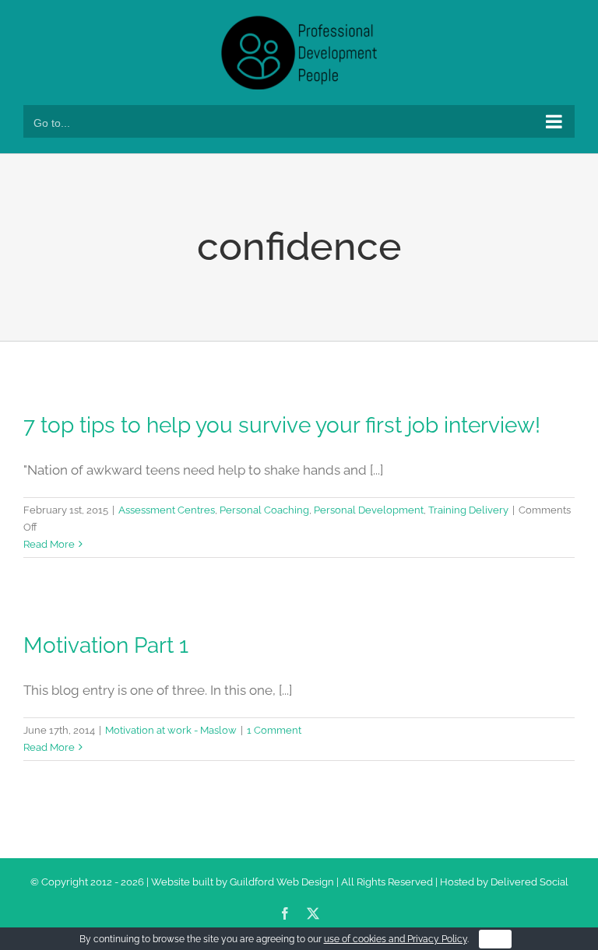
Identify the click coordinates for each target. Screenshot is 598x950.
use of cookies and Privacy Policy (395, 939)
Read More (49, 544)
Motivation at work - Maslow (171, 730)
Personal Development (369, 510)
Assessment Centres (166, 510)
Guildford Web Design (282, 882)
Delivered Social (529, 882)
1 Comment (274, 730)
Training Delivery (468, 510)
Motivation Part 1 (105, 645)
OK (495, 939)
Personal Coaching (264, 510)
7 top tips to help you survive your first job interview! (281, 424)
